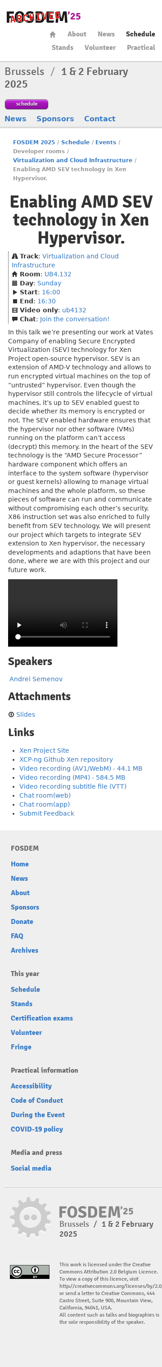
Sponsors (55, 119)
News (106, 34)
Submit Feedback (46, 813)
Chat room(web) (45, 795)
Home (52, 34)
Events (105, 142)
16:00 (51, 292)
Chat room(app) (44, 804)
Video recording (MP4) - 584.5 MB (72, 777)
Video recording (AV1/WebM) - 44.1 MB (81, 768)
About (77, 34)
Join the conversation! (75, 319)
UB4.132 (58, 274)
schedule (26, 103)
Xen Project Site (44, 750)
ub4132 (74, 310)
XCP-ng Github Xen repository (66, 759)
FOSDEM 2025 (34, 142)
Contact (100, 119)
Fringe (21, 1047)
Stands (62, 47)
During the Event (38, 1114)
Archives (24, 950)
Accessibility (31, 1086)
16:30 (46, 301)
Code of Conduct (37, 1100)
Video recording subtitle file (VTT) (72, 786)
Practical (141, 47)
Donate (22, 921)
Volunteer (100, 47)
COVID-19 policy (37, 1129)
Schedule (140, 34)
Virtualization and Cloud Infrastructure (72, 160)
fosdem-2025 (44, 17)
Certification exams (42, 1018)
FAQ (17, 936)
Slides (25, 714)
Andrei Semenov (36, 679)
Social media (31, 1168)
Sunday (49, 283)
